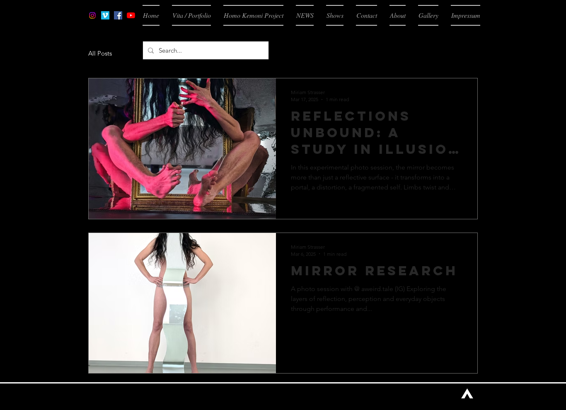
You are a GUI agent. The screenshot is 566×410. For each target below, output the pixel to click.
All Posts (100, 53)
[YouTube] (131, 15)
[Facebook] (118, 15)
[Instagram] (92, 15)
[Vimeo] (105, 15)
